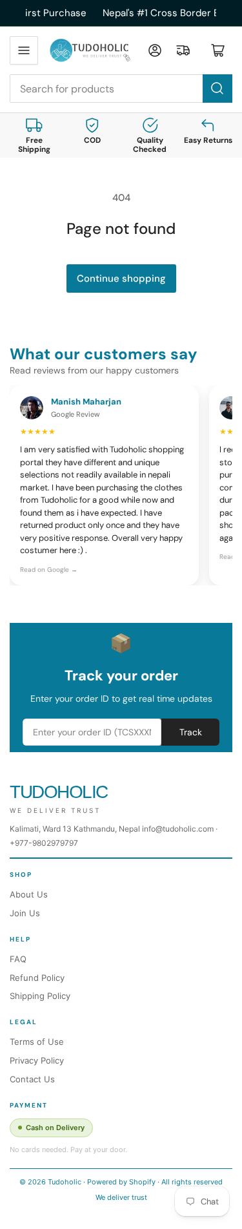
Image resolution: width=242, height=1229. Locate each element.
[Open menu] (24, 50)
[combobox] (121, 88)
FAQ (18, 959)
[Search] (217, 88)
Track (190, 732)
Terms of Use (37, 1041)
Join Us (25, 913)
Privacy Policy (37, 1060)
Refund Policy (37, 977)
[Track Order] (183, 50)
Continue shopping (121, 278)
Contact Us (32, 1079)
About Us (29, 894)
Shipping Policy (40, 996)
